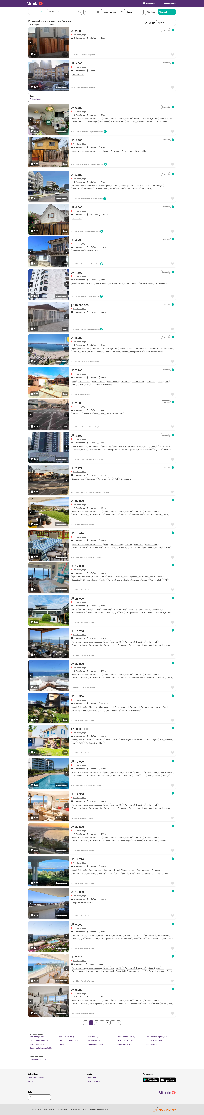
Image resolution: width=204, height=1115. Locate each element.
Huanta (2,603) (64, 1044)
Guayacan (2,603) (37, 1044)
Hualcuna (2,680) (94, 1036)
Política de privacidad (99, 1109)
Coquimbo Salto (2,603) (155, 1040)
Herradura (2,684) (37, 1036)
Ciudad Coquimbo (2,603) (69, 1040)
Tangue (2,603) (94, 1040)
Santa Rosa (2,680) (66, 1036)
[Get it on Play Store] (151, 1080)
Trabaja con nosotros (36, 1077)
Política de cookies (78, 1109)
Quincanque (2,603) (124, 1044)
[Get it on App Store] (168, 1080)
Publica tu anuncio (93, 1081)
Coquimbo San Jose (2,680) (127, 1036)
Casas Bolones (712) (38, 1059)
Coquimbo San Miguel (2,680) (157, 1036)
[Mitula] (34, 3)
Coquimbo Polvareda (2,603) (41, 1048)
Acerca (30, 1081)
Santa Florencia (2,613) (39, 1040)
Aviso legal (62, 1109)
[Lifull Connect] (164, 1110)
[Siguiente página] (118, 1023)
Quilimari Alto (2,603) (96, 1044)
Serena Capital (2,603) (125, 1040)
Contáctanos (91, 1077)
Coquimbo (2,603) (153, 1044)
